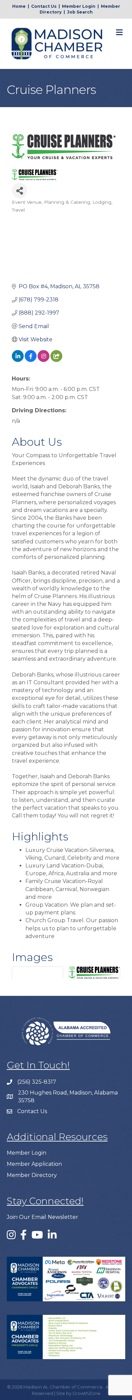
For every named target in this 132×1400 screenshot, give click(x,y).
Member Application (34, 1164)
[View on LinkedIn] (18, 360)
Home (19, 6)
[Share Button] (19, 190)
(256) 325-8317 (36, 1082)
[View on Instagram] (43, 360)
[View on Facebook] (31, 360)
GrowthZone (86, 1393)
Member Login (78, 6)
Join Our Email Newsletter (42, 1217)
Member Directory (32, 1175)
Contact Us (44, 6)
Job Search (80, 12)
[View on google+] (56, 360)
